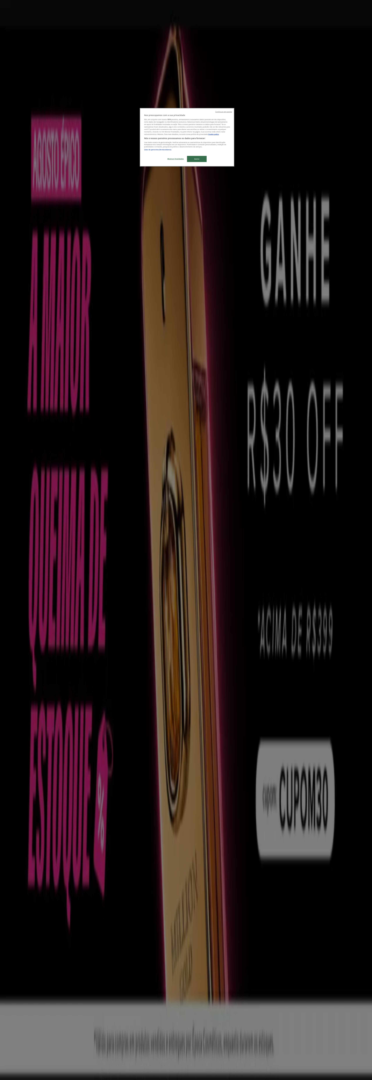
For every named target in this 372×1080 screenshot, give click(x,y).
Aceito (196, 159)
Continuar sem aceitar (223, 112)
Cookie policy (213, 134)
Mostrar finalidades (175, 159)
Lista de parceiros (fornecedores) (157, 149)
